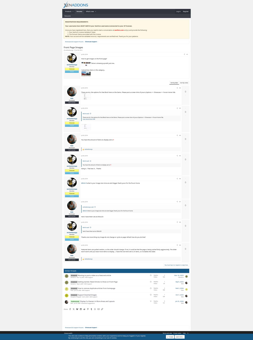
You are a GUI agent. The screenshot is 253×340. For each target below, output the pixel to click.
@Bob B (84, 183)
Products (68, 11)
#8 (180, 222)
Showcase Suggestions (88, 303)
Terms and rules (167, 333)
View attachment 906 (89, 119)
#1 (187, 54)
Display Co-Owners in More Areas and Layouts (97, 301)
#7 (180, 202)
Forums (79, 11)
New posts (67, 16)
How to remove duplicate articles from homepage (96, 288)
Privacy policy (177, 333)
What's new (90, 11)
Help (184, 333)
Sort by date (174, 83)
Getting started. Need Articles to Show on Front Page (98, 282)
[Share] (184, 54)
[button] (73, 11)
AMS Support (89, 277)
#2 (180, 88)
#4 (180, 135)
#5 (180, 156)
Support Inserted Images (87, 295)
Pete (72, 290)
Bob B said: (86, 113)
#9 (180, 245)
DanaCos (73, 277)
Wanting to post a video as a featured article (94, 275)
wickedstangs (69, 50)
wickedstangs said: (88, 207)
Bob (127, 30)
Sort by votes (184, 83)
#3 (180, 108)
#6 (180, 178)
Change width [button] (68, 333)
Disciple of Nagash (76, 297)
